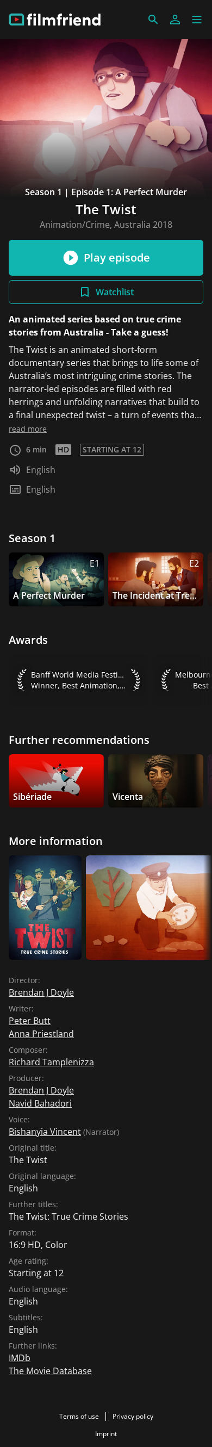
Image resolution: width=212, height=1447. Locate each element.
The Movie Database (50, 1371)
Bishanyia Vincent (45, 1132)
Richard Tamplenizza (51, 1062)
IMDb (19, 1358)
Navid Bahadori (40, 1103)
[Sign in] (175, 19)
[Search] (153, 19)
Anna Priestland (41, 1034)
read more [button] (28, 429)
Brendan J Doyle (41, 992)
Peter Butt (30, 1021)
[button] (197, 19)
